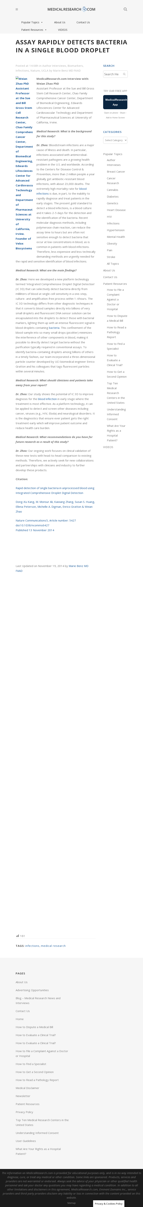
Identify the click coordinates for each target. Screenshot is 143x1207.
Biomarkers (75, 65)
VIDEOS (62, 29)
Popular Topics (30, 22)
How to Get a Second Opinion (35, 1072)
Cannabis (112, 190)
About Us (59, 22)
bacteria (54, 328)
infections (32, 946)
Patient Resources (32, 29)
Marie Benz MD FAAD (67, 70)
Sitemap (71, 1203)
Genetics (112, 203)
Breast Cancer (116, 171)
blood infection (47, 399)
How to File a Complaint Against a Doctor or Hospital (115, 299)
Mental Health (116, 237)
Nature (35, 70)
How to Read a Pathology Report (116, 332)
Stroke (111, 257)
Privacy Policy (24, 1112)
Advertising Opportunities (32, 990)
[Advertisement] (56, 753)
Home (20, 1019)
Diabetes (113, 196)
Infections (22, 70)
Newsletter (23, 1096)
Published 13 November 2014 (35, 530)
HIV (109, 216)
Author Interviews (54, 65)
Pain (109, 250)
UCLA (44, 70)
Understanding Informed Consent (116, 414)
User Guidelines (26, 1141)
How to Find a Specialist (31, 1064)
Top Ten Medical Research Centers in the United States (116, 392)
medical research (53, 946)
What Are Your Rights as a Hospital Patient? (38, 1151)
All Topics (113, 263)
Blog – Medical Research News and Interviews (38, 1000)
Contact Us (83, 22)
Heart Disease (116, 210)
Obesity (112, 243)
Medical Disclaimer (27, 1088)
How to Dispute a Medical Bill (34, 1027)
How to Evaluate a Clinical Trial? (115, 360)
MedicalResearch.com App (116, 102)
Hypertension (116, 230)
